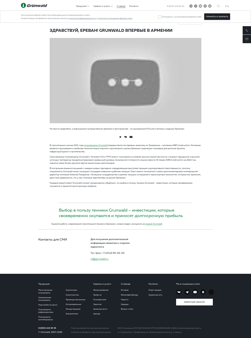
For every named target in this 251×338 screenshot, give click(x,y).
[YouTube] (200, 6)
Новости (124, 299)
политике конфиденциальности (82, 18)
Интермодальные (73, 304)
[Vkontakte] (191, 6)
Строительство (72, 295)
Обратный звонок (194, 302)
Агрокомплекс (72, 313)
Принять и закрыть (217, 16)
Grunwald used (99, 299)
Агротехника (71, 290)
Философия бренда (129, 295)
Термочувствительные (75, 299)
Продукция (44, 284)
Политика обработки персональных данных (90, 328)
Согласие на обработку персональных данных (91, 332)
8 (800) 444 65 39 (175, 6)
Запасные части (100, 309)
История (125, 290)
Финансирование (101, 290)
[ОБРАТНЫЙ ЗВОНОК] (247, 30)
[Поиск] (218, 6)
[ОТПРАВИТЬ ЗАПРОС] (247, 39)
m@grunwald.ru (99, 258)
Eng (227, 6)
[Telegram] (195, 6)
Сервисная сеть (155, 295)
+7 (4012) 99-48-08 (113, 252)
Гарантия (97, 304)
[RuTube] (205, 6)
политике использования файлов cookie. (115, 18)
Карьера (125, 304)
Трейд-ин (97, 295)
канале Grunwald (153, 223)
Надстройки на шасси (47, 305)
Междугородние (73, 309)
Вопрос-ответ (127, 309)
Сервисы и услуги (102, 284)
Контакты (133, 6)
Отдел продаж (155, 290)
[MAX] (209, 6)
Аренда (96, 313)
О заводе (121, 6)
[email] (131, 137)
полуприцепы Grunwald (96, 145)
